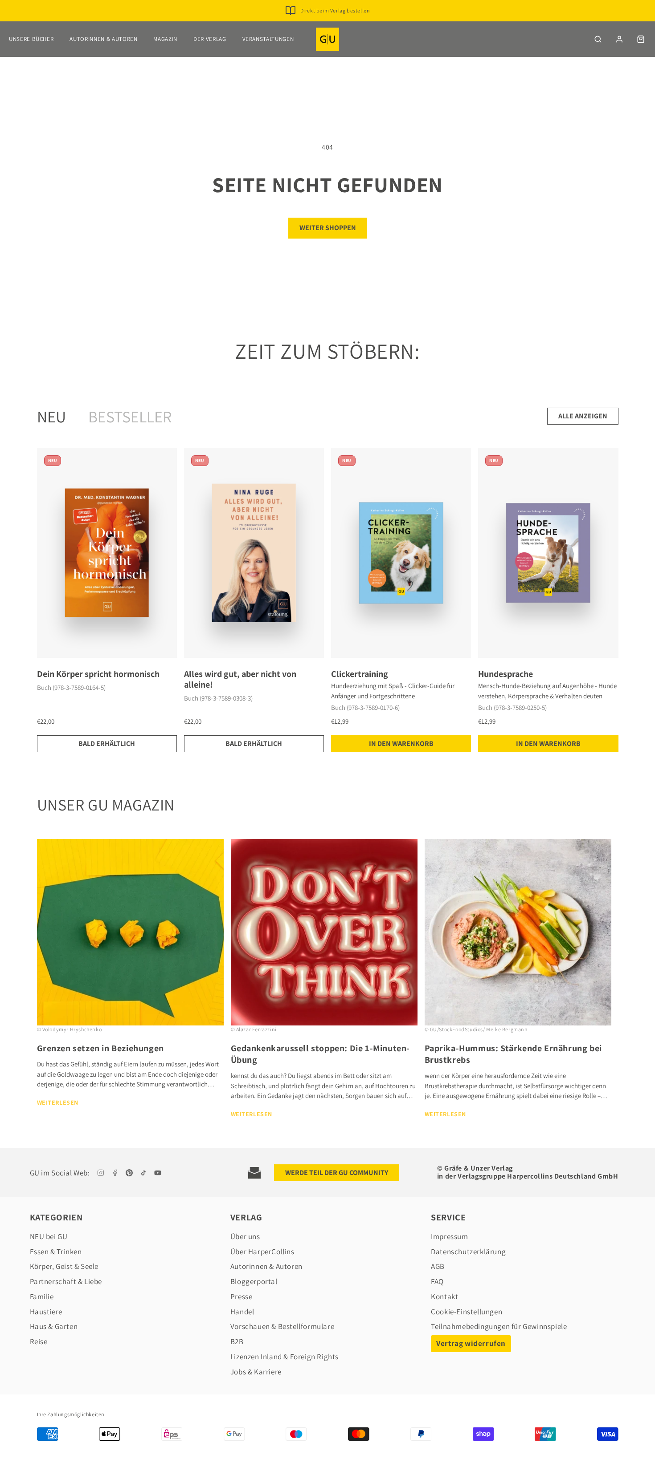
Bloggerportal (254, 1281)
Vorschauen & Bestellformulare (282, 1326)
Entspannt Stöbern (334, 10)
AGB (438, 1266)
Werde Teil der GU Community (336, 1172)
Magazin (165, 39)
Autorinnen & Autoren (103, 39)
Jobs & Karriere (256, 1372)
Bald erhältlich (106, 743)
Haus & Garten (54, 1326)
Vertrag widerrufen (471, 1343)
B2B (237, 1341)
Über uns (245, 1236)
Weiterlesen (58, 1102)
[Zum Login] (619, 39)
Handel (242, 1312)
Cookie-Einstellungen (466, 1312)
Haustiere (46, 1312)
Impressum (449, 1236)
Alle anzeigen (582, 416)
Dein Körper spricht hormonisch (98, 674)
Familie (42, 1296)
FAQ (437, 1281)
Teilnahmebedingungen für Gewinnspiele (499, 1326)
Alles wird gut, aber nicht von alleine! (240, 679)
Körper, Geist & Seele (64, 1266)
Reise (39, 1341)
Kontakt (444, 1296)
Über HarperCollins (262, 1251)
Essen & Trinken (56, 1251)
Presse (241, 1296)
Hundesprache (505, 674)
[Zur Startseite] (327, 39)
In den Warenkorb (401, 743)
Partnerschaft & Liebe (66, 1281)
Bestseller (130, 416)
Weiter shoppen (327, 227)
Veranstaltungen (268, 39)
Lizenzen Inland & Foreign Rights (284, 1356)
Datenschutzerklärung (468, 1251)
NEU (51, 416)
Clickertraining (359, 674)
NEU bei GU (49, 1236)
